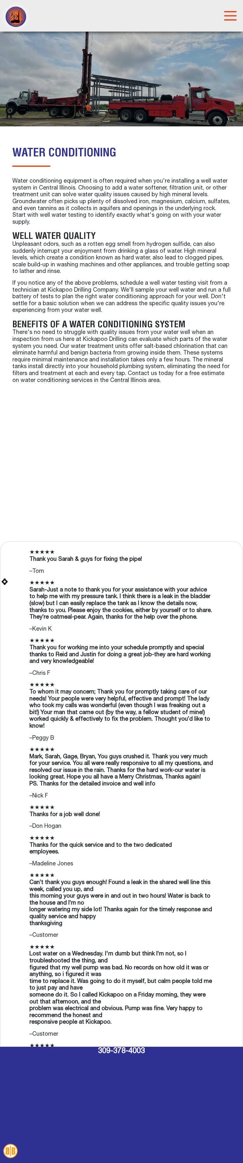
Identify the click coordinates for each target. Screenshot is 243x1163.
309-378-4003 (121, 1051)
